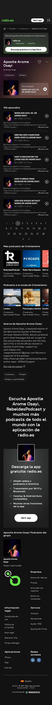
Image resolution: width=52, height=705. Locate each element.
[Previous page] (12, 223)
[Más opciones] (47, 62)
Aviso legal (9, 633)
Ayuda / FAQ (36, 624)
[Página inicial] (4, 28)
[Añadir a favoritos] (39, 61)
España (27, 681)
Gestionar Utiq (11, 638)
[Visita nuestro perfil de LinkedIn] (33, 660)
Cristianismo (10, 75)
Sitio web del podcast (12, 367)
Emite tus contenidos (35, 597)
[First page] (7, 223)
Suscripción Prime (39, 629)
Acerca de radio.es (39, 578)
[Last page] (29, 239)
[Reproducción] (45, 89)
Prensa (34, 583)
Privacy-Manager (12, 643)
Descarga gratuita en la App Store (26, 50)
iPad (7, 663)
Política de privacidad (9, 626)
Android (8, 668)
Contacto (35, 614)
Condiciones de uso (11, 618)
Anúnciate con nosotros (37, 589)
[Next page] (23, 239)
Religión (22, 75)
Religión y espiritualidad (14, 379)
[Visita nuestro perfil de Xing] (39, 660)
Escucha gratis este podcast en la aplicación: (25, 36)
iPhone (8, 657)
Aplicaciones (36, 619)
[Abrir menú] (48, 20)
